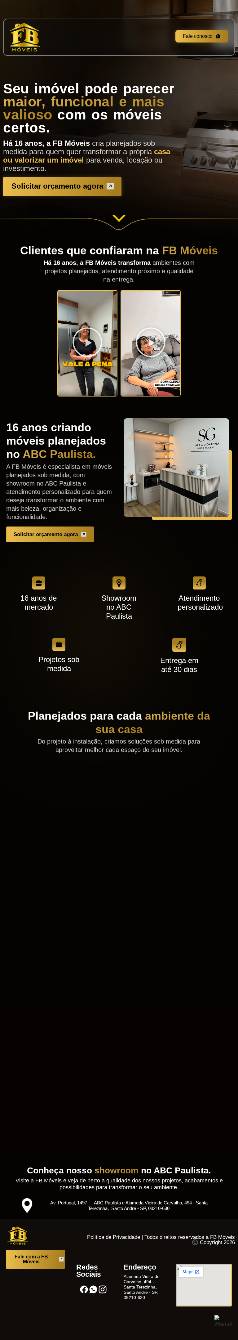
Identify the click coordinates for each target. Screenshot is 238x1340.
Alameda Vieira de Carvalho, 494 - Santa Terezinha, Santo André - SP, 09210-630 (142, 1287)
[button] (87, 343)
